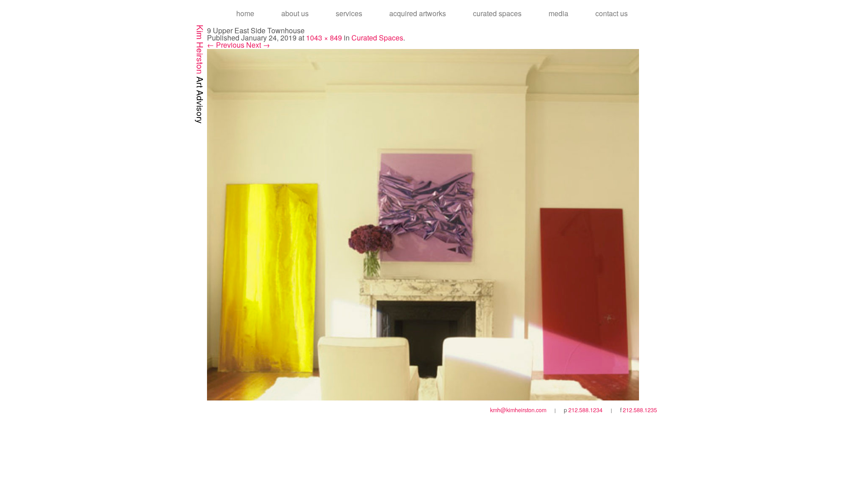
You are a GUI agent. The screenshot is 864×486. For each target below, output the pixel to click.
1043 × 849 (324, 37)
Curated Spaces (497, 13)
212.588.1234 (585, 410)
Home (245, 13)
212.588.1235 (640, 410)
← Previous (225, 45)
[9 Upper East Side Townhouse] (423, 223)
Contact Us (611, 13)
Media (558, 13)
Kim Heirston (200, 74)
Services (349, 13)
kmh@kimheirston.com (518, 410)
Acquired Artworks (417, 13)
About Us (295, 13)
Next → (258, 45)
